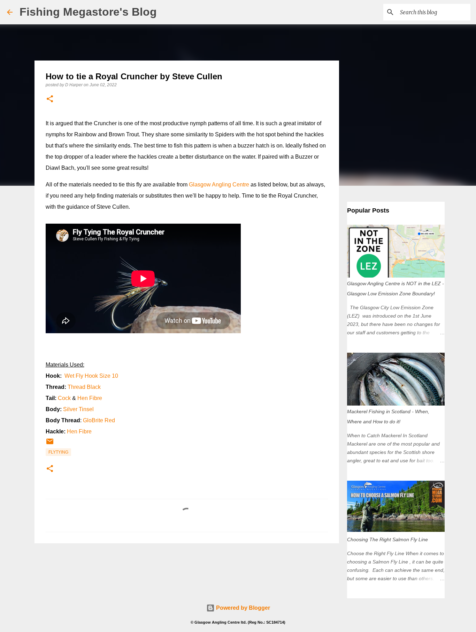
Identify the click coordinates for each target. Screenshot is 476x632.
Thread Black (84, 387)
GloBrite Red (99, 420)
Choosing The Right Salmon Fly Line (387, 539)
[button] (50, 99)
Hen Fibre (89, 398)
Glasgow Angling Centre (219, 184)
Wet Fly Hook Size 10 (91, 376)
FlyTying (58, 452)
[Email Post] (50, 444)
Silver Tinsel (78, 409)
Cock (64, 398)
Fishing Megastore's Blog (88, 12)
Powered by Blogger (242, 608)
